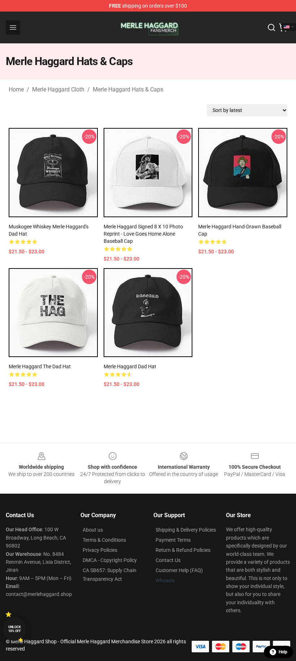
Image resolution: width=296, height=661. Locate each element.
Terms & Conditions (104, 540)
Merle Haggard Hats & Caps (128, 89)
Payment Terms (173, 540)
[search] (271, 27)
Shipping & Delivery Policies (186, 530)
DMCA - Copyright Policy (110, 560)
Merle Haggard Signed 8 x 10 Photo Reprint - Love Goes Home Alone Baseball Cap (143, 234)
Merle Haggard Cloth (58, 89)
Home (16, 89)
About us (93, 530)
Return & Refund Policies (183, 550)
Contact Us (168, 560)
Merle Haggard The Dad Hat (40, 366)
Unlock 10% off (14, 629)
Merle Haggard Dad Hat (130, 366)
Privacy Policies (100, 550)
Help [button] (283, 651)
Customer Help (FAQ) (179, 570)
